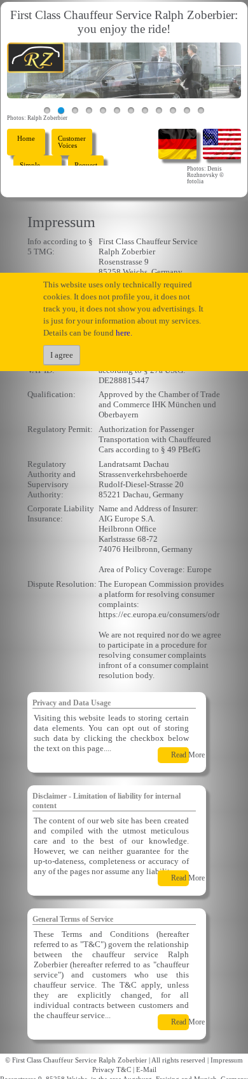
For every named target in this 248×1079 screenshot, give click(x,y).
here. (124, 332)
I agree (61, 355)
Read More (188, 754)
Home (26, 138)
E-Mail (146, 1069)
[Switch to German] (177, 142)
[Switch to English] (222, 142)
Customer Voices (72, 142)
